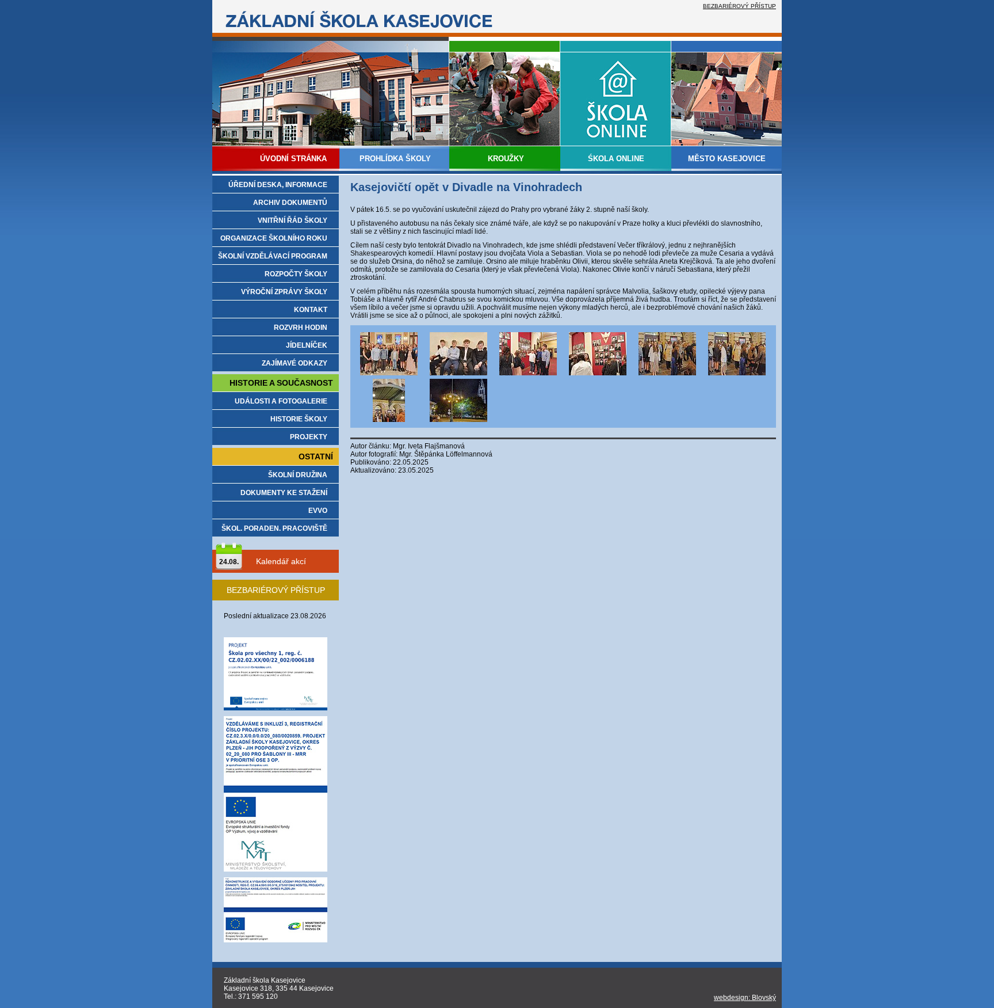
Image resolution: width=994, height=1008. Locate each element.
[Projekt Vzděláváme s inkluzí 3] (275, 869)
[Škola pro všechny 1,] (275, 708)
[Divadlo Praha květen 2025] (389, 373)
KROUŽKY (506, 158)
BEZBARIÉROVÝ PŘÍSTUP (739, 6)
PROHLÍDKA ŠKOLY (395, 158)
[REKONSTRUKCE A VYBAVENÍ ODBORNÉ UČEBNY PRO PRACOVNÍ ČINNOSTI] (275, 940)
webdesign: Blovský (745, 998)
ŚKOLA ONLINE (616, 158)
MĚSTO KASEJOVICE (727, 158)
